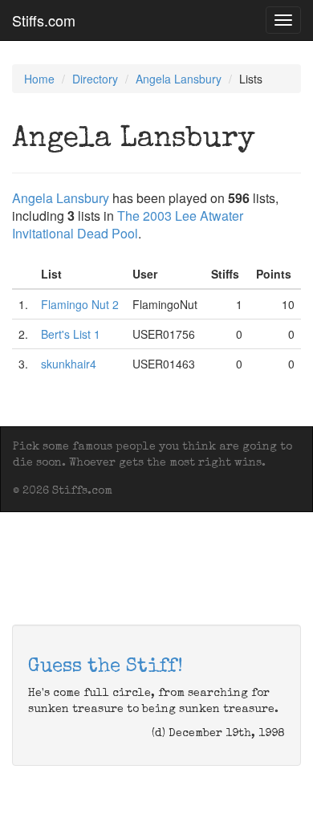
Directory (95, 79)
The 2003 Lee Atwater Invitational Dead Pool (127, 224)
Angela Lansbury (179, 79)
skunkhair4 (68, 364)
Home (39, 79)
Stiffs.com (43, 20)
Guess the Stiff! (105, 667)
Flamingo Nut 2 (80, 304)
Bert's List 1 (70, 334)
